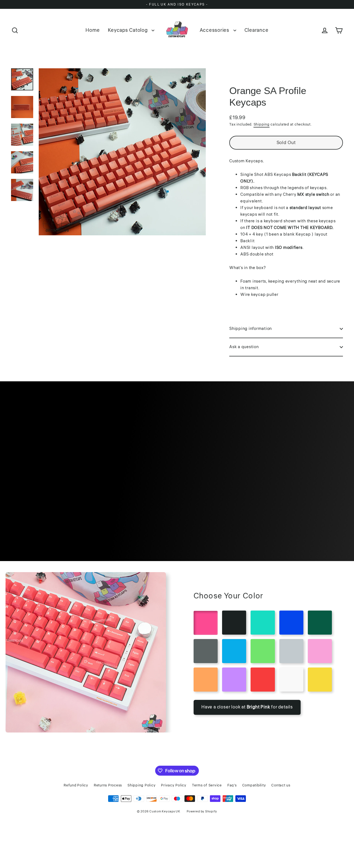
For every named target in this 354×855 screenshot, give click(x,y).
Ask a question (244, 347)
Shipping (262, 124)
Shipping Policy (141, 785)
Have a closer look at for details (247, 707)
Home (92, 30)
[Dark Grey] (206, 651)
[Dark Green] (320, 623)
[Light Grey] (291, 651)
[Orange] (206, 680)
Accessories (215, 30)
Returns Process (108, 785)
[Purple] (234, 680)
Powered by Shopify (202, 811)
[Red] (263, 680)
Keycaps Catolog (128, 30)
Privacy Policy (173, 785)
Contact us (280, 785)
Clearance (256, 30)
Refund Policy (76, 785)
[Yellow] (320, 680)
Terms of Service (207, 785)
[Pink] (320, 651)
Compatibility (254, 785)
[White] (291, 680)
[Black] (234, 623)
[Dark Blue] (291, 623)
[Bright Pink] (206, 623)
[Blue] (234, 651)
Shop (177, 500)
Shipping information (250, 329)
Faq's (232, 785)
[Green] (263, 651)
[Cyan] (263, 623)
